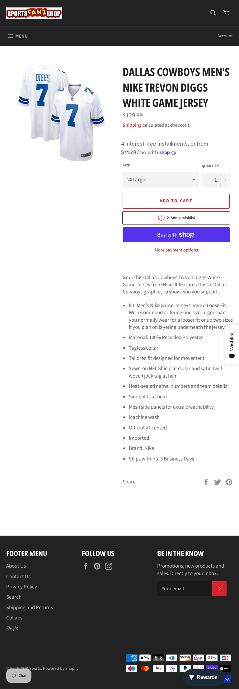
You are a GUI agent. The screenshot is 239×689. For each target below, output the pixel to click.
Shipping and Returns (29, 607)
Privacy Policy (21, 587)
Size (126, 165)
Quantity (210, 166)
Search (13, 597)
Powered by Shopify (60, 668)
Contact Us (18, 576)
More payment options (176, 250)
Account (225, 36)
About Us (16, 566)
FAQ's (12, 628)
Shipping (132, 125)
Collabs (14, 618)
